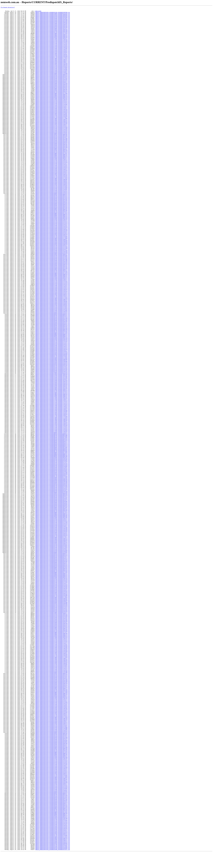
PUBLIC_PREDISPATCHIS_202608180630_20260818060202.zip (52, 449)
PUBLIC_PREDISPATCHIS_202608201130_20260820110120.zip (52, 581)
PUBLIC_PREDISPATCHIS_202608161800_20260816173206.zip (52, 358)
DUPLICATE (38, 11)
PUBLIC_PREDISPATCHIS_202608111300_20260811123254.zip (52, 46)
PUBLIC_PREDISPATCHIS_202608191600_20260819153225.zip (52, 532)
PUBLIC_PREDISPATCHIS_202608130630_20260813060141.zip (52, 149)
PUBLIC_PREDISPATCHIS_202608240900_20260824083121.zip (52, 814)
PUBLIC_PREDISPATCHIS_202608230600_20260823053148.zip (52, 747)
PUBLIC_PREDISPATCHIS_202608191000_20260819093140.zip (52, 517)
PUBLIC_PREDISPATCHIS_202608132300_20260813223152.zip (52, 190)
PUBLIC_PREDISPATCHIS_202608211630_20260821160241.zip (52, 653)
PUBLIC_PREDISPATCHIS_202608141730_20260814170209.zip (52, 237)
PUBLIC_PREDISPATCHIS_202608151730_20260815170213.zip (52, 296)
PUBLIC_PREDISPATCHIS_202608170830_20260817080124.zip (52, 394)
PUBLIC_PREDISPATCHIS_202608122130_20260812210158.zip (52, 127)
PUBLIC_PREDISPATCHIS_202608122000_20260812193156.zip (52, 123)
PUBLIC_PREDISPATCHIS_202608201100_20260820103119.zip (52, 580)
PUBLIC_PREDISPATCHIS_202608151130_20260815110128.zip (52, 281)
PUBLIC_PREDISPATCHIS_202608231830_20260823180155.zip (52, 778)
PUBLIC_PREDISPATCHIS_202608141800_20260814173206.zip (52, 238)
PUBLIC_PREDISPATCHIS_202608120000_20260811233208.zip (52, 73)
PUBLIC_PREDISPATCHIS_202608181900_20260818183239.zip (52, 480)
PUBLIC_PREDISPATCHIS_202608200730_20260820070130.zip (52, 571)
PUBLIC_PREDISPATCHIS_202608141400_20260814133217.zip (52, 228)
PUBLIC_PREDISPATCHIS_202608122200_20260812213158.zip (52, 128)
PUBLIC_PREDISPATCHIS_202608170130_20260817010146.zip (52, 376)
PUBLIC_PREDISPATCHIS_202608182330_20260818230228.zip (52, 491)
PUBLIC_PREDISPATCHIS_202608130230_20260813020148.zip (52, 139)
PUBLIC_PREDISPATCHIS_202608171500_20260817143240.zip (52, 410)
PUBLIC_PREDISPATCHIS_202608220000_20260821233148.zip (52, 672)
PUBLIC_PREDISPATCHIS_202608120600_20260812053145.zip (52, 88)
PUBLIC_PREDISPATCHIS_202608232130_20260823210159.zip (52, 785)
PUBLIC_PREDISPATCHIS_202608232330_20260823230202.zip (52, 790)
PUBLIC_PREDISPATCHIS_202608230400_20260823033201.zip (52, 742)
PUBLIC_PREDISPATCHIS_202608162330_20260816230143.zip (52, 371)
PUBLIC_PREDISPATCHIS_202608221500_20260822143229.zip (52, 709)
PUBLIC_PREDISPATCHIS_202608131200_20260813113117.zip (52, 163)
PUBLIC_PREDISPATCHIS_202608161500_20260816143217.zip (52, 350)
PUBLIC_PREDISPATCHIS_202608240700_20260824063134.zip (52, 809)
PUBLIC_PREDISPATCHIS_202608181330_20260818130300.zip (52, 466)
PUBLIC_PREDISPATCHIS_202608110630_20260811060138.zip (52, 29)
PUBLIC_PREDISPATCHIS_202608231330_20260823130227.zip (52, 766)
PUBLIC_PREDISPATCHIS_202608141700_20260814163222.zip (52, 235)
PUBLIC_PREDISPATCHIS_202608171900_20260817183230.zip (52, 420)
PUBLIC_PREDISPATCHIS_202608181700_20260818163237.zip (52, 475)
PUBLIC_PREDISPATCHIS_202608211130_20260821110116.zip (52, 641)
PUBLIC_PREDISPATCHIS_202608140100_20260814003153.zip (52, 195)
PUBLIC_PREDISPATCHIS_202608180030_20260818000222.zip (52, 434)
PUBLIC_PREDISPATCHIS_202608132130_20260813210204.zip (52, 187)
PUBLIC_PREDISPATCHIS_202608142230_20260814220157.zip (52, 249)
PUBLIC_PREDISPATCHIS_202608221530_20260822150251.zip (52, 711)
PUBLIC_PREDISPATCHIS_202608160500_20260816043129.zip (52, 325)
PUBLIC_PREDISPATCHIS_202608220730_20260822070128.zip (52, 691)
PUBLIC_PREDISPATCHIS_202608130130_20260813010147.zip (52, 137)
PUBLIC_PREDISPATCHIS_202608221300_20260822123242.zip (52, 704)
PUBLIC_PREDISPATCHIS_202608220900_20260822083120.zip (52, 694)
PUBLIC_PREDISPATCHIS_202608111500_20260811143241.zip (52, 51)
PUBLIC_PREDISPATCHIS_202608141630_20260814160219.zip (52, 234)
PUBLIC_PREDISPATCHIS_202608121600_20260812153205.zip (52, 113)
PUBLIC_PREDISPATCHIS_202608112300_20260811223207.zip (52, 71)
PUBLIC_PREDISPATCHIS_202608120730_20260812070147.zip (52, 92)
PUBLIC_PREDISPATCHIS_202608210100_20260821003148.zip (52, 615)
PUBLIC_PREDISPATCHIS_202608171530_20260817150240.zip (52, 411)
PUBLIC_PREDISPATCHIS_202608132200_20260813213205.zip (52, 188)
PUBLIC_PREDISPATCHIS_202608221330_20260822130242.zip (52, 706)
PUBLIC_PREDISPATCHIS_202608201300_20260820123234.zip (52, 585)
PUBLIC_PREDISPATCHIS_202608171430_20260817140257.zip (52, 409)
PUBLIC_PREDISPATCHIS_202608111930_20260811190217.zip (52, 62)
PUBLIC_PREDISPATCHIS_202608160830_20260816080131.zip (52, 334)
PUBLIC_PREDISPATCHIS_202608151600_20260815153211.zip (52, 293)
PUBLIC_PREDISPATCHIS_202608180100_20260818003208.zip (52, 435)
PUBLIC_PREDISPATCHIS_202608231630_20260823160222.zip (52, 773)
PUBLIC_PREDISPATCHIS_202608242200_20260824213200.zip (52, 847)
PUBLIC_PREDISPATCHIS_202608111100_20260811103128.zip (52, 41)
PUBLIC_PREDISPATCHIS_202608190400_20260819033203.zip (52, 502)
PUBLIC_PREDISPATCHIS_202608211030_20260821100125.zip (52, 638)
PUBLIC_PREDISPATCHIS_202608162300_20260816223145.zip (52, 370)
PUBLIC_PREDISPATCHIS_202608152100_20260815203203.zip (52, 305)
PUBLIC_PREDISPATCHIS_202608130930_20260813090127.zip (52, 157)
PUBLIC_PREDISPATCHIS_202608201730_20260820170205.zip (52, 596)
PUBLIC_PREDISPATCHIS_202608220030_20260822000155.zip (52, 673)
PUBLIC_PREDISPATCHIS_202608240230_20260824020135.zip (52, 798)
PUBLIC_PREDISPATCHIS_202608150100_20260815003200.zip (52, 255)
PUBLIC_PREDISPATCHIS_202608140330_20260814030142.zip (52, 202)
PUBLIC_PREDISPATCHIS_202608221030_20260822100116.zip (52, 698)
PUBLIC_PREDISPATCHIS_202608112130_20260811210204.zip (52, 67)
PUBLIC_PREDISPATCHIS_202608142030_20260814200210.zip (52, 244)
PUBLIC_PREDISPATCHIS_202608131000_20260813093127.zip (52, 158)
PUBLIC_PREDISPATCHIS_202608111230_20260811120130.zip (52, 44)
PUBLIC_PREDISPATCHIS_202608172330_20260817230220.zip (52, 431)
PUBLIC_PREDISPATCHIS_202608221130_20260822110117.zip (52, 701)
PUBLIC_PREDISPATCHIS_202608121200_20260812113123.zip (52, 103)
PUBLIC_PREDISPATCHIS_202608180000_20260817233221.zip (52, 432)
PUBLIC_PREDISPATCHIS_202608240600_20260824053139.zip (52, 807)
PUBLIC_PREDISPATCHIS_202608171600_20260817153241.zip (52, 412)
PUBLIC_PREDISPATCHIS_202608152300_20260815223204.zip (52, 310)
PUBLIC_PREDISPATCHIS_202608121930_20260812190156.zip (52, 122)
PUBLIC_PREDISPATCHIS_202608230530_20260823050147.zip (52, 746)
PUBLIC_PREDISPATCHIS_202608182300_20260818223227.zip (52, 490)
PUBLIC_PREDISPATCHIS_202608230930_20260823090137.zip (52, 756)
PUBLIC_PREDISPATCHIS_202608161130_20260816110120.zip (52, 341)
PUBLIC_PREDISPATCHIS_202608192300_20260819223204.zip (52, 550)
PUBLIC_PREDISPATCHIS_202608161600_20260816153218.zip (52, 353)
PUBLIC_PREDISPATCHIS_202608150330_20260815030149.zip (52, 261)
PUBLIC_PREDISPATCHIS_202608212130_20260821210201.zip (52, 666)
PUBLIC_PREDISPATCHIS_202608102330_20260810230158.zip (52, 12)
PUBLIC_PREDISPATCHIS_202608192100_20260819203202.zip (52, 545)
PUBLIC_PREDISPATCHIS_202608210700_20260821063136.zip (52, 630)
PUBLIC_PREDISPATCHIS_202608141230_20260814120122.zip (52, 224)
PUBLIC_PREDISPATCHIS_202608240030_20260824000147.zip (52, 793)
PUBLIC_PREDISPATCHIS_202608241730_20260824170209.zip (52, 835)
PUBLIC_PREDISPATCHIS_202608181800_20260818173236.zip (52, 477)
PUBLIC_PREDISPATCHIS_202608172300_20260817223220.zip (52, 430)
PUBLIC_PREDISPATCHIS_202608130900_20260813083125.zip (52, 155)
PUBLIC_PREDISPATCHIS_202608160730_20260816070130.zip (52, 331)
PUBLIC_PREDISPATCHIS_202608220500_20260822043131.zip (52, 684)
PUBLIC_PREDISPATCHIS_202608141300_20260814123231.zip (52, 225)
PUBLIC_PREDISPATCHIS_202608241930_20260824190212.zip (52, 840)
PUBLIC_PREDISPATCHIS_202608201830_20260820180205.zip (52, 598)
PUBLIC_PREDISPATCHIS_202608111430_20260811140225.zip (52, 49)
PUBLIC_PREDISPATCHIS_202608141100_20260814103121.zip (52, 220)
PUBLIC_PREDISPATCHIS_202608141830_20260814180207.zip (52, 239)
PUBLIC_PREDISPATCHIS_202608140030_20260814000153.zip (52, 194)
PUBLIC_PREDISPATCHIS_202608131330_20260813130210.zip (52, 167)
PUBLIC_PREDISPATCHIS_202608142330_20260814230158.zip (52, 252)
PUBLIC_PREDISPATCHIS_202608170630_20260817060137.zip (52, 389)
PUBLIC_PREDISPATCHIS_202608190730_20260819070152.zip (52, 511)
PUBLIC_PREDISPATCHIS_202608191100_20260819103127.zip (52, 520)
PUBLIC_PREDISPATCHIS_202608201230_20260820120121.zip (52, 583)
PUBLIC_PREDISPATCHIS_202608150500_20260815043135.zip (52, 265)
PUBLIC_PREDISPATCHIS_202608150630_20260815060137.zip (52, 269)
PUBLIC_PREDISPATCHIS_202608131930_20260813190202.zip (52, 182)
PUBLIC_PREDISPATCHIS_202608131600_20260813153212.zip (52, 173)
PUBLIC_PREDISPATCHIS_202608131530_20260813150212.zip (52, 172)
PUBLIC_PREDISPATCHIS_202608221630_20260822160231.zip (52, 713)
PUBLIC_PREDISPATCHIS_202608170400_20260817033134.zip (52, 382)
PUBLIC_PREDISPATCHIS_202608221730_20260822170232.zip (52, 716)
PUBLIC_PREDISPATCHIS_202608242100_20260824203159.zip (52, 844)
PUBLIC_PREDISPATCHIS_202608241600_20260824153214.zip (52, 832)
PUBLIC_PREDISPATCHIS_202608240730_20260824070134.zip (52, 810)
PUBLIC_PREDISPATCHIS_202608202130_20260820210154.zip (52, 606)
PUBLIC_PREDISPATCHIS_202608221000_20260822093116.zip (52, 697)
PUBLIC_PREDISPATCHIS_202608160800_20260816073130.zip (52, 333)
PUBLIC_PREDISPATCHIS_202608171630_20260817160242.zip (52, 414)
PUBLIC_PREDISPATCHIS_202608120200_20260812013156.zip (52, 78)
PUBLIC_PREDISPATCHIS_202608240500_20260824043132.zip (52, 804)
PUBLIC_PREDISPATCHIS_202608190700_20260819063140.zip (52, 510)
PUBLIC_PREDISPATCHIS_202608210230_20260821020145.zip (52, 618)
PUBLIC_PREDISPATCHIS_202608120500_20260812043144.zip (52, 86)
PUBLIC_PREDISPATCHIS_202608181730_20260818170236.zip (52, 476)
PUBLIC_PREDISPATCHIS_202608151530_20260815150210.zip (52, 291)
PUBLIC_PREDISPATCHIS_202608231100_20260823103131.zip (52, 759)
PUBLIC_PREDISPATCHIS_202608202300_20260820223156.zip (52, 610)
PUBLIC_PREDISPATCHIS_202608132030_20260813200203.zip (52, 184)
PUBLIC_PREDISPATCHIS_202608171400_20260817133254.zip (52, 407)
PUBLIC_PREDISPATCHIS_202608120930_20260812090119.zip (52, 97)
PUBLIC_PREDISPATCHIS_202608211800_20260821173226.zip (52, 657)
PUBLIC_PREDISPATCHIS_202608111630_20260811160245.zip (52, 54)
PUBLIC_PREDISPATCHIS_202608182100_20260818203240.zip (52, 485)
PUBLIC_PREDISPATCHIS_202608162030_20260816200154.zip (52, 364)
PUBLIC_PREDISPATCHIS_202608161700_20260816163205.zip (52, 355)
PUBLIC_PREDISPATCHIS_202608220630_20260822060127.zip (52, 688)
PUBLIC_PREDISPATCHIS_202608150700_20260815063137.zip (52, 270)
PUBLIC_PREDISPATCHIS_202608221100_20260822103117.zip (52, 699)
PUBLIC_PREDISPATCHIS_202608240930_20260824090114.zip (52, 815)
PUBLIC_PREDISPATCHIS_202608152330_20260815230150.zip (52, 311)
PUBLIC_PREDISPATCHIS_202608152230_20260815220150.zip (52, 309)
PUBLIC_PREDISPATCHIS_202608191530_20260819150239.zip (52, 531)
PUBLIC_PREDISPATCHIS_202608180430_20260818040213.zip (52, 444)
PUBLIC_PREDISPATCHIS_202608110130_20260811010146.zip (52, 17)
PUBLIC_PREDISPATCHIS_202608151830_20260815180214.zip (52, 299)
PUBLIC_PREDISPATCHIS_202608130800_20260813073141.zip (52, 153)
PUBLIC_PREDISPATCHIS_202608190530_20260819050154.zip (52, 506)
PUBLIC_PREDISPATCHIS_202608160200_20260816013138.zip (52, 318)
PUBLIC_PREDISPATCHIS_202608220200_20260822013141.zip (52, 677)
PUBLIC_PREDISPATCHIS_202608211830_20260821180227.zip (52, 658)
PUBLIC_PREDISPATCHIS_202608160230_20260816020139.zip (52, 319)
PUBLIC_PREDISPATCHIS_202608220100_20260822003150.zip (52, 674)
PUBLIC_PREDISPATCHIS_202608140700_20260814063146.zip (52, 210)
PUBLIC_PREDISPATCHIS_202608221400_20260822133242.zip (52, 707)
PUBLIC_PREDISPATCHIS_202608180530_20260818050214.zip (52, 446)
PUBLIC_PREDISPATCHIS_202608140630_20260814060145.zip (52, 209)
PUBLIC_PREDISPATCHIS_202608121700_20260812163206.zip (52, 116)
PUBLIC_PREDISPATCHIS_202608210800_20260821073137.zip (52, 632)
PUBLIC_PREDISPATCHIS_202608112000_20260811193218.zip (52, 63)
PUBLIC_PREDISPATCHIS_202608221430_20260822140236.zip (52, 708)
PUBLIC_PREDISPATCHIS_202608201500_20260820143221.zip (52, 590)
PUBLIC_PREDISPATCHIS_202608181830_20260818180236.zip (52, 479)
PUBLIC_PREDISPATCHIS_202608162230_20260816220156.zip (52, 369)
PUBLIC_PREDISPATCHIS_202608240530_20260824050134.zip (52, 805)
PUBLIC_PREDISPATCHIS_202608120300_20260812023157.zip (52, 81)
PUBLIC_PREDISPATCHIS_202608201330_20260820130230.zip (52, 586)
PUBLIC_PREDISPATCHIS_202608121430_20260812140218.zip (52, 109)
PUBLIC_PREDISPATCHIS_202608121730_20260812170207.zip (52, 117)
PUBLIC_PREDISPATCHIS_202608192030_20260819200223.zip (52, 543)
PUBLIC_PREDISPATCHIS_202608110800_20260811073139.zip (52, 33)
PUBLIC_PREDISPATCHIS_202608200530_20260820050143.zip (52, 566)
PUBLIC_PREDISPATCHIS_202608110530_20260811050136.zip (52, 27)
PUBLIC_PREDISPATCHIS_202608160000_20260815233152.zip (52, 313)
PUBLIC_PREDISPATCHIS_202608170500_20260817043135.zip (52, 385)
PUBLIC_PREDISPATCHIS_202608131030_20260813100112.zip (52, 159)
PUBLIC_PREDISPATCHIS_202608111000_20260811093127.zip (52, 38)
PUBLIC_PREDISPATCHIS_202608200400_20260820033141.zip (52, 562)
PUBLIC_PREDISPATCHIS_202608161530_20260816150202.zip (52, 351)
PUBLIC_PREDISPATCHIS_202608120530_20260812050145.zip (52, 87)
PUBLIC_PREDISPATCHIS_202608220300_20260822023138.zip (52, 679)
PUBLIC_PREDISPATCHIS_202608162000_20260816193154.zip (52, 363)
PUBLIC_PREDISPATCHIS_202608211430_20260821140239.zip (52, 648)
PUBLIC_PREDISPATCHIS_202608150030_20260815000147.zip (52, 254)
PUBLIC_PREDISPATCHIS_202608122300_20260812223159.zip (52, 130)
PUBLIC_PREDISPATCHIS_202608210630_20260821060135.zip (52, 628)
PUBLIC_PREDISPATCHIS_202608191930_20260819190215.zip (52, 541)
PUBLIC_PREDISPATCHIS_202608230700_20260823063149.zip (52, 749)
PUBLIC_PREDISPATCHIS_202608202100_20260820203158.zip (52, 605)
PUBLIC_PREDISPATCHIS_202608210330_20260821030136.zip (52, 621)
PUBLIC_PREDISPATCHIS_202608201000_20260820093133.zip (52, 577)
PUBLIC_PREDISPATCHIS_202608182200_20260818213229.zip (52, 487)
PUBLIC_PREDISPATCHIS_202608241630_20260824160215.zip (52, 833)
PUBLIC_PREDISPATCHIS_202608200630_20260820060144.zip (52, 568)
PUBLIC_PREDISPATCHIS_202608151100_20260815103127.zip (52, 280)
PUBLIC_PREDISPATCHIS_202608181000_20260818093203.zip (52, 457)
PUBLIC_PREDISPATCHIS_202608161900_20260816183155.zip (52, 360)
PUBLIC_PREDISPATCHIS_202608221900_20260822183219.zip (52, 719)
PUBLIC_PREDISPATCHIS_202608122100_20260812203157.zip (52, 126)
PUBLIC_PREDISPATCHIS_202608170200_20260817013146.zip (52, 378)
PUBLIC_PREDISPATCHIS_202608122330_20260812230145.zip (52, 132)
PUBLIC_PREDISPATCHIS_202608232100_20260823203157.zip (52, 784)
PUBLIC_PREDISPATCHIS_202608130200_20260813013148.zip (52, 138)
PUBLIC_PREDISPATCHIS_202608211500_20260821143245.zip (52, 649)
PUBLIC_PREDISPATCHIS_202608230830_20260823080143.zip (52, 753)
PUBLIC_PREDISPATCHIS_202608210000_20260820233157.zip (52, 612)
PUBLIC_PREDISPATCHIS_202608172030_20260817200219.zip (52, 424)
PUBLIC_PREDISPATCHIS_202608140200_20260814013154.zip (52, 198)
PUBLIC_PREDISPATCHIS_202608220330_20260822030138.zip (52, 681)
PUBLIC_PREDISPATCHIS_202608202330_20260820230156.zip (52, 611)
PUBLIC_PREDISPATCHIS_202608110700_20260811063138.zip (52, 31)
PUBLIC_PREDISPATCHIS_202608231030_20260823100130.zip (52, 758)
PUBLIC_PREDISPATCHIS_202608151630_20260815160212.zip (52, 294)
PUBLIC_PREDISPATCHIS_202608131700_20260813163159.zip (52, 175)
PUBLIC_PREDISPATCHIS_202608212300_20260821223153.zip (52, 669)
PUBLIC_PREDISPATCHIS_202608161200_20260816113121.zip (52, 343)
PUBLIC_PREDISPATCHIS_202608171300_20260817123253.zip (52, 405)
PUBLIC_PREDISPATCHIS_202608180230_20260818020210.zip (52, 439)
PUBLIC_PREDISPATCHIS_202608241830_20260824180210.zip (52, 838)
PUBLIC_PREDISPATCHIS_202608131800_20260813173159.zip (52, 178)
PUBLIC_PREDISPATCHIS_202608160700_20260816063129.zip (52, 330)
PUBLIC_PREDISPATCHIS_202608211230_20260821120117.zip (52, 643)
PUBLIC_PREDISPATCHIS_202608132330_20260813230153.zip (52, 192)
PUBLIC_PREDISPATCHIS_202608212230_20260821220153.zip (52, 668)
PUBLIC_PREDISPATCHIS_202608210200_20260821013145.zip (52, 617)
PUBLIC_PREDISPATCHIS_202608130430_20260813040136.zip (52, 144)
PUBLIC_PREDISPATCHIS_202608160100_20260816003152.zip (52, 315)
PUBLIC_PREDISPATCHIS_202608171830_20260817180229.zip (52, 419)
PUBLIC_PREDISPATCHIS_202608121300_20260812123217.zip (52, 106)
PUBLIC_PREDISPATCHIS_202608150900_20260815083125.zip (52, 275)
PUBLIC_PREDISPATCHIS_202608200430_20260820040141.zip (52, 563)
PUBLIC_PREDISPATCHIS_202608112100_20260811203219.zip (52, 66)
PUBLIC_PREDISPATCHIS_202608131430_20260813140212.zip (52, 169)
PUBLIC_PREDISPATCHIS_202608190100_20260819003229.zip (52, 495)
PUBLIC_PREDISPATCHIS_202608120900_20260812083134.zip (52, 96)
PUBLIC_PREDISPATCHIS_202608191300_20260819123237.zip (52, 525)
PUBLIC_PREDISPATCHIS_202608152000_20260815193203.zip (52, 303)
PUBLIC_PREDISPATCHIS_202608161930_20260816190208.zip (52, 361)
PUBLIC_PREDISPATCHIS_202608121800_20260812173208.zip (52, 118)
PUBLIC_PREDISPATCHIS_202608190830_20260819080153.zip (52, 513)
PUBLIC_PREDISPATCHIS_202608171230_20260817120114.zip (52, 404)
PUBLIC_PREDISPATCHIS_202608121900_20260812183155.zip (52, 121)
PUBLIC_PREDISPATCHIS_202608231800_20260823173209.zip (52, 777)
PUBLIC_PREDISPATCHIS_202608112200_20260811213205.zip (52, 68)
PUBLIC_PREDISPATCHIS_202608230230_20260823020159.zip (52, 738)
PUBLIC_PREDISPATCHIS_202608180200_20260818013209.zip (52, 437)
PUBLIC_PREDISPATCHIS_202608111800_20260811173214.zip (52, 58)
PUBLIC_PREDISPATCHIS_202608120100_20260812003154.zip (52, 76)
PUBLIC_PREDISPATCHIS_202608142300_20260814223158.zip (52, 250)
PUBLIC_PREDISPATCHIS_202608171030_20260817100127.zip (52, 399)
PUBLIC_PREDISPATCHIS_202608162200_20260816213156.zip (52, 368)
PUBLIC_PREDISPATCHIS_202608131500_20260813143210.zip (52, 170)
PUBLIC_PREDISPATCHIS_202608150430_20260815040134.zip (52, 264)
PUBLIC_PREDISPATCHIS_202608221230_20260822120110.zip (52, 703)
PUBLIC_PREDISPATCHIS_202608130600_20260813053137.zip (52, 148)
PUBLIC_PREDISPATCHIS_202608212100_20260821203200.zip (52, 664)
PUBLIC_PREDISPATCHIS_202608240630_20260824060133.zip (52, 808)
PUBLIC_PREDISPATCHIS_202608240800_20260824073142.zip (52, 812)
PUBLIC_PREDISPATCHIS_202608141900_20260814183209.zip (52, 240)
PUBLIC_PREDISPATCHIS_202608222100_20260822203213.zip (52, 724)
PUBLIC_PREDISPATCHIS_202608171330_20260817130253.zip (52, 406)
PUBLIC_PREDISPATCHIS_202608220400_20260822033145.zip (52, 682)
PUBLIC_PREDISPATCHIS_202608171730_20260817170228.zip (52, 416)
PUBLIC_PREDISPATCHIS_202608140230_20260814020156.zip (52, 199)
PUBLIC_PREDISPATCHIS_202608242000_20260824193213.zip (52, 842)
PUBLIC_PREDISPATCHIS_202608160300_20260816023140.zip (52, 320)
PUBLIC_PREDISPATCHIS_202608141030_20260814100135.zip (52, 219)
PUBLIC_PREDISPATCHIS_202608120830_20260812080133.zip (52, 94)
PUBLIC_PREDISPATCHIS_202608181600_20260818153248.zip (52, 472)
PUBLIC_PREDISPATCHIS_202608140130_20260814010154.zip (52, 197)
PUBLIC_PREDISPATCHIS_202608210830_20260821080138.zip (52, 633)
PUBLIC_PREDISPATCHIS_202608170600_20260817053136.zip (52, 387)
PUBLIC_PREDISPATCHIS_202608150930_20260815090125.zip (52, 276)
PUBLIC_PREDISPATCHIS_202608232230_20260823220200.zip (52, 788)
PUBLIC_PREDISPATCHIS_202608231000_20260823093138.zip (52, 757)
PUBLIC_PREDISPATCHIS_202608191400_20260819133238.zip (52, 527)
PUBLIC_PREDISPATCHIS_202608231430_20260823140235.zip (52, 768)
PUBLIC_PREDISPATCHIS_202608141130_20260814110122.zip (52, 222)
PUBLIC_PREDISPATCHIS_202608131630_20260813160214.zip (52, 174)
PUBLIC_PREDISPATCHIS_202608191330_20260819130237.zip (52, 526)
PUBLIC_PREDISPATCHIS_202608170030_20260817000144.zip (52, 374)
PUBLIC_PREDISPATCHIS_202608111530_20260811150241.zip (52, 52)
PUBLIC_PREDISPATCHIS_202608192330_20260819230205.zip (52, 551)
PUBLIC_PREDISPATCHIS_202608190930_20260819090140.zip (52, 516)
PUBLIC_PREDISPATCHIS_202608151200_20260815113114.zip (52, 283)
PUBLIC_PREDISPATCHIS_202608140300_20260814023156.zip (52, 200)
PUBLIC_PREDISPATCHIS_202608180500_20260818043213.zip (52, 445)
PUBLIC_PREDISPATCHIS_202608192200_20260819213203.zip (52, 547)
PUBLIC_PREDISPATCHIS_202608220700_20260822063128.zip (52, 689)
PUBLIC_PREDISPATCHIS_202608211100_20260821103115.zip (52, 639)
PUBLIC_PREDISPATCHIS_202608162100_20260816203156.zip (52, 365)
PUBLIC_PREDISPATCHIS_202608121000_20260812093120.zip (52, 98)
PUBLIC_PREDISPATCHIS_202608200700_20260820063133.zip (52, 570)
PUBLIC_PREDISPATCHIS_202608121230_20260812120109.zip (52, 104)
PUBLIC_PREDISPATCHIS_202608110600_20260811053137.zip (52, 28)
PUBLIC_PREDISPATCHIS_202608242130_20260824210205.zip (52, 845)
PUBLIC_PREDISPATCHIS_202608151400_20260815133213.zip (52, 288)
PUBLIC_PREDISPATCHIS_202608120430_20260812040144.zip (52, 84)
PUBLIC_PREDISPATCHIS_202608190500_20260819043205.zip (52, 505)
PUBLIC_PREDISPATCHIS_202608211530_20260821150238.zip (52, 651)
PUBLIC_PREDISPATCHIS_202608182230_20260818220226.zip (52, 489)
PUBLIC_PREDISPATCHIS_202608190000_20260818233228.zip (52, 492)
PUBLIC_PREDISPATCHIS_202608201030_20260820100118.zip (52, 578)
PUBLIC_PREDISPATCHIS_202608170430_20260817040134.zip (52, 384)
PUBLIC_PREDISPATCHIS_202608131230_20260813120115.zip (52, 164)
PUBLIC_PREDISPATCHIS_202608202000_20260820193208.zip (52, 602)
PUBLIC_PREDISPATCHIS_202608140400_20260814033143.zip (52, 203)
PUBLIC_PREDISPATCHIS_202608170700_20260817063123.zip (52, 390)
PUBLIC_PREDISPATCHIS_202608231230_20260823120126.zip (52, 763)
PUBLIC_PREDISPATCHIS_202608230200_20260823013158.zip (52, 737)
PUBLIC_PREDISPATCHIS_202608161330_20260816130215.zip (52, 346)
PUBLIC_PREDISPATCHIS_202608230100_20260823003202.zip (52, 734)
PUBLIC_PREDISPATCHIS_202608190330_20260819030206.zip (52, 501)
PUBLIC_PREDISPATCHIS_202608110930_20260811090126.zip (52, 37)
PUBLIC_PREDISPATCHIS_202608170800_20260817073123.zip (52, 392)
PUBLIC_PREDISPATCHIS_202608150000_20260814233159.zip (52, 253)
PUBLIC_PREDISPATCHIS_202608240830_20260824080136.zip (52, 813)
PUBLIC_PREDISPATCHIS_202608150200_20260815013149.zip (52, 258)
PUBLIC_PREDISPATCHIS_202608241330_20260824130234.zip (52, 825)
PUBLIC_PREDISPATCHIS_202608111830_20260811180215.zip (52, 59)
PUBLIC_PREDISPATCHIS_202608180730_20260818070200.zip (52, 451)
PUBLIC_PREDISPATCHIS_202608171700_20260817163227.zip (52, 415)
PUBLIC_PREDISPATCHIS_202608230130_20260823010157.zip (52, 736)
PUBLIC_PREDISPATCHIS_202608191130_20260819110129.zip (52, 521)
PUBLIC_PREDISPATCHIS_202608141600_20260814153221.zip (52, 233)
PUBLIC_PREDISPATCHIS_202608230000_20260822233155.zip (52, 732)
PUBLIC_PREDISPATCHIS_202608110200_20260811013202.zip (52, 18)
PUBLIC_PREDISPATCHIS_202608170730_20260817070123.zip (52, 391)
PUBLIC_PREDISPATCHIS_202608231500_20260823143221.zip (52, 769)
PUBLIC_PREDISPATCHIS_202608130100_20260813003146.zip (52, 135)
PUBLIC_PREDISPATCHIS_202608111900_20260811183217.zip (52, 61)
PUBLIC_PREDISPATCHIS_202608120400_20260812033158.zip (52, 83)
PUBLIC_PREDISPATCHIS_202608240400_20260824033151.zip (52, 802)
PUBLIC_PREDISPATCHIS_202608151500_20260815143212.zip (52, 290)
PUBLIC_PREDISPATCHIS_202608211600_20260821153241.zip (52, 652)
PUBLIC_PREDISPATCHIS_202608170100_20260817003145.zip (52, 375)
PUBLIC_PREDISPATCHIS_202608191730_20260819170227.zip (52, 536)
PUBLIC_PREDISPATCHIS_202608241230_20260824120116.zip (52, 823)
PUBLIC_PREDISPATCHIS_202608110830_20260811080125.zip (52, 34)
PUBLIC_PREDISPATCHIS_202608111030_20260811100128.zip (52, 39)
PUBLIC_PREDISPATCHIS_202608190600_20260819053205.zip (52, 507)
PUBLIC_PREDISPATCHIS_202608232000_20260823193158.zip (52, 782)
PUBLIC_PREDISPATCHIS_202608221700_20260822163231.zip (52, 714)
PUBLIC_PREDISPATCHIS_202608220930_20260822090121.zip (52, 696)
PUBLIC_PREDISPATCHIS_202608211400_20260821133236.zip (52, 647)
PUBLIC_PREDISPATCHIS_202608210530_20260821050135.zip (52, 626)
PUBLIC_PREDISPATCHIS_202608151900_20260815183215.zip (52, 300)
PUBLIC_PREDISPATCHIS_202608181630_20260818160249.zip (52, 474)
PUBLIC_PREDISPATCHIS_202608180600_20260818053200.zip (52, 447)
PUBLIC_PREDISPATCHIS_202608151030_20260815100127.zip (52, 279)
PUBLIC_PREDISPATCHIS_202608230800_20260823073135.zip (52, 752)
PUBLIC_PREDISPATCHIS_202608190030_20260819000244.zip (52, 494)
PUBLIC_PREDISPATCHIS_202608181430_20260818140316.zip (52, 469)
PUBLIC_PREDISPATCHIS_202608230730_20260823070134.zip (52, 751)
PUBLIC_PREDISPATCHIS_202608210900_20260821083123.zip (52, 635)
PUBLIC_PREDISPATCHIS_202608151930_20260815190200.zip (52, 301)
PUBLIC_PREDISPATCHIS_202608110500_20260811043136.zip (52, 26)
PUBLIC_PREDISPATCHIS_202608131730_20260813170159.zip (52, 177)
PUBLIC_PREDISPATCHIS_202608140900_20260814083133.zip (52, 215)
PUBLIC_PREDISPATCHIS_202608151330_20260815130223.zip (52, 286)
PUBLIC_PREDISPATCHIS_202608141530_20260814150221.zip (52, 232)
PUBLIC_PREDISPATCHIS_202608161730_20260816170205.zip (52, 356)
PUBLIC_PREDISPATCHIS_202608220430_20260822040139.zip (52, 683)
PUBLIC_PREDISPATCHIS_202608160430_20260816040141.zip (52, 324)
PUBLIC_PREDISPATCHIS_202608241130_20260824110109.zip (52, 820)
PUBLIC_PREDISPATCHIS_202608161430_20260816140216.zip (52, 349)
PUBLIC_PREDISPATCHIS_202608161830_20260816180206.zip (52, 359)
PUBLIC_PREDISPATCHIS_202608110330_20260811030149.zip (52, 22)
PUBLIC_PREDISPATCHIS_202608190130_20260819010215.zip (52, 496)
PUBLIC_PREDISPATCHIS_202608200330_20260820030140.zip (52, 561)
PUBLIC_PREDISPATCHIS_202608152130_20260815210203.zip (52, 306)
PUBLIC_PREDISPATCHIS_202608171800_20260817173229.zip (52, 417)
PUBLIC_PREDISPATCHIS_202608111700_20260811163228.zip (52, 56)
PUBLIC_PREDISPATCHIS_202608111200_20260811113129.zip (52, 43)
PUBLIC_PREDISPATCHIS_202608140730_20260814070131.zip (52, 212)
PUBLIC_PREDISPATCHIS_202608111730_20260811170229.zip (52, 57)
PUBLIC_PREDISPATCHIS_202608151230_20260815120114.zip (52, 284)
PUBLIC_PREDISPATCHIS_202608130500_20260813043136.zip (52, 145)
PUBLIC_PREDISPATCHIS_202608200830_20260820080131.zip (52, 573)
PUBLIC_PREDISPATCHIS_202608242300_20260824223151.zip (52, 849)
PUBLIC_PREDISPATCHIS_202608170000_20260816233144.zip (52, 373)
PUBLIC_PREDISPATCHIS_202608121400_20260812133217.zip (52, 108)
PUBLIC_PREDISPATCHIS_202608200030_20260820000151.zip (52, 553)
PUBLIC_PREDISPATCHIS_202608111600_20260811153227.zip (52, 53)
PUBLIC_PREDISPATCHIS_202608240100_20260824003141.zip (52, 794)
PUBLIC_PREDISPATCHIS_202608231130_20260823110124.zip (52, 761)
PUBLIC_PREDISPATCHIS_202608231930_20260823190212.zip (52, 780)
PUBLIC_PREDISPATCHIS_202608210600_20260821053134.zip (52, 627)
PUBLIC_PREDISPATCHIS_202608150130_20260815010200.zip (52, 256)
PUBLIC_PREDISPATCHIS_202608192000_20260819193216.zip (52, 542)
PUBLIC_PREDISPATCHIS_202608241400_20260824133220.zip (52, 827)
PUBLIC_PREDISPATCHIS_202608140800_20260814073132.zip (52, 213)
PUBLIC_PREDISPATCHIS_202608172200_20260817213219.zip (52, 427)
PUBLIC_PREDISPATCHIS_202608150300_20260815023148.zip (52, 260)
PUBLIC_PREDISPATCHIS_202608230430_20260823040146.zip (52, 743)
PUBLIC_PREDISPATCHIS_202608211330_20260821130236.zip (52, 646)
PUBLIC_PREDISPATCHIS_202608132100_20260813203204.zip (52, 185)
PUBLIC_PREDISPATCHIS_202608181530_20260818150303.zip (52, 471)
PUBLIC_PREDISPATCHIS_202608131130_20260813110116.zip (52, 162)
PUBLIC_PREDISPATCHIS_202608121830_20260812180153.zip (52, 119)
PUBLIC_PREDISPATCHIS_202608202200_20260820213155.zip (52, 607)
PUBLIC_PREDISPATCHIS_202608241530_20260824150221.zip (52, 830)
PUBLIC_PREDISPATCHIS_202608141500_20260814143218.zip (52, 230)
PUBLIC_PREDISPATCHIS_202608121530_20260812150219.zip (52, 112)
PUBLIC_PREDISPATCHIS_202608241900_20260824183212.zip (52, 839)
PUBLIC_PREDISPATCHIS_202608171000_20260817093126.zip (52, 397)
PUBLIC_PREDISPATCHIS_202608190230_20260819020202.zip (52, 499)
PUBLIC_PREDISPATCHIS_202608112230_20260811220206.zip (52, 69)
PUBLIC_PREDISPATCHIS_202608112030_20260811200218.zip (52, 64)
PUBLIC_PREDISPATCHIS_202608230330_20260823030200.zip (52, 741)
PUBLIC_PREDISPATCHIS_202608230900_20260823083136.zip (52, 754)
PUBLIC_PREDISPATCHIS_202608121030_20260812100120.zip (52, 99)
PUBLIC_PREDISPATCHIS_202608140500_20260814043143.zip (52, 205)
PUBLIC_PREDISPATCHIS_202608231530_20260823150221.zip (52, 770)
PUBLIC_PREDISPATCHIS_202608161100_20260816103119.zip (52, 340)
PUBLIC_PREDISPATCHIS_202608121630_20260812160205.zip (52, 114)
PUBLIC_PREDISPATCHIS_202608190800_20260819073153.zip (52, 512)
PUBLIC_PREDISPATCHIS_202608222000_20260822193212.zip (52, 722)
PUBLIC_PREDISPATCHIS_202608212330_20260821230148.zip (52, 671)
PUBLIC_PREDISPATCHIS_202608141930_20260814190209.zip (52, 242)
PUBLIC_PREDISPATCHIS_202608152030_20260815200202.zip (52, 304)
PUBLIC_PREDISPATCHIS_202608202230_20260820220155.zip (52, 608)
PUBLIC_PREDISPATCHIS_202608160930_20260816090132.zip (52, 336)
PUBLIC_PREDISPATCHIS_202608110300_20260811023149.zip (52, 21)
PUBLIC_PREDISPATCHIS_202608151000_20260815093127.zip (52, 278)
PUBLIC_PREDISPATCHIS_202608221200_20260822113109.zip (52, 702)
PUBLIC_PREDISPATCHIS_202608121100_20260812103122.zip (52, 101)
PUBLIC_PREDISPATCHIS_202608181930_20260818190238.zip (52, 481)
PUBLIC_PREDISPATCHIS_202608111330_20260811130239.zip (52, 47)
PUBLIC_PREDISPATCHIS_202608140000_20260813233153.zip (52, 193)
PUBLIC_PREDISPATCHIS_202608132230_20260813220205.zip (52, 189)
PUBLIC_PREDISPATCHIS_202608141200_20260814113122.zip (52, 223)
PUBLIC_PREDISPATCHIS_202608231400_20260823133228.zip (52, 767)
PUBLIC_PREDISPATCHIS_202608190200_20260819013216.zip (52, 497)
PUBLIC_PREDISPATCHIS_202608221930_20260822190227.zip (52, 721)
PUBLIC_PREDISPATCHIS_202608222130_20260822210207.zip (52, 726)
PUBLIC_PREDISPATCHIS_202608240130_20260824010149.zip (52, 795)
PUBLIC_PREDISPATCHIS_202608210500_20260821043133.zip (52, 625)
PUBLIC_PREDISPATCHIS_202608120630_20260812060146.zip (52, 89)
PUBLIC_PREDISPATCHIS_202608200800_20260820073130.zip (52, 572)
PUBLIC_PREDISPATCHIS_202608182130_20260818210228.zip (52, 486)
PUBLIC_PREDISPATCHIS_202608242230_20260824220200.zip (52, 848)
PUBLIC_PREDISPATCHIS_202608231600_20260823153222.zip (52, 772)
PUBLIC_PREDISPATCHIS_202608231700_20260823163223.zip (52, 774)
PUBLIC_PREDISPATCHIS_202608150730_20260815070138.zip (52, 271)
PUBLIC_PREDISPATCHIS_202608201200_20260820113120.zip (52, 582)
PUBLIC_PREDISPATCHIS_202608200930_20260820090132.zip (52, 576)
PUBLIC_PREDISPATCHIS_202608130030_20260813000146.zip (52, 134)
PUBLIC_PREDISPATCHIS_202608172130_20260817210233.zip (52, 426)
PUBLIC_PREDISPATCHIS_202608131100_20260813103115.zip (52, 160)
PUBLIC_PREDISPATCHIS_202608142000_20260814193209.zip (52, 243)
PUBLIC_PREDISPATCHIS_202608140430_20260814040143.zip (52, 204)
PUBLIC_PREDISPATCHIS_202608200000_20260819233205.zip (52, 552)
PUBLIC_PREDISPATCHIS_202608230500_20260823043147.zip (52, 744)
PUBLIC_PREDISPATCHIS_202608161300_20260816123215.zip (52, 345)
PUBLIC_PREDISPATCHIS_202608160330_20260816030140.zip (52, 321)
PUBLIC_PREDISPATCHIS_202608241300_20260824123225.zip (52, 824)
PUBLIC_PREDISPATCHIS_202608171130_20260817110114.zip (52, 401)
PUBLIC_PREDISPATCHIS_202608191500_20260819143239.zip (52, 530)
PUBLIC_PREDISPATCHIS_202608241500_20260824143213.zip (52, 829)
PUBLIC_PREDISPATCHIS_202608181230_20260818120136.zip (52, 464)
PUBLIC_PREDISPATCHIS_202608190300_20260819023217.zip (52, 500)
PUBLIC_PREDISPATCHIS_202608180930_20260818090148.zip (52, 456)
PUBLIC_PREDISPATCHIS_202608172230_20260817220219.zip (52, 429)
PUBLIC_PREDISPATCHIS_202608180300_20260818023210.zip (52, 440)
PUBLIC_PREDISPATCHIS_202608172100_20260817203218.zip (52, 425)
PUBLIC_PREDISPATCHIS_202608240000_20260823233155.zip (52, 792)
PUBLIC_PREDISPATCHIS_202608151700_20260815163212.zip (52, 295)
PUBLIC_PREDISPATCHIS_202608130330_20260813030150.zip (52, 142)
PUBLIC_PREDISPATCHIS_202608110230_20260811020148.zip (52, 19)
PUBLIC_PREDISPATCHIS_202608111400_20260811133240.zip (52, 48)
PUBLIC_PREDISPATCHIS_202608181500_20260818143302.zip (52, 470)
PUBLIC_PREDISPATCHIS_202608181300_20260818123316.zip (52, 465)
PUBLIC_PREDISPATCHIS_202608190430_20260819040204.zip (52, 504)
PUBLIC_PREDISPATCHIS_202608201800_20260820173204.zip (52, 597)
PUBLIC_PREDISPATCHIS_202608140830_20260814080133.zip (52, 214)
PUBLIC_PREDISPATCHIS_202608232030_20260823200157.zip (52, 783)
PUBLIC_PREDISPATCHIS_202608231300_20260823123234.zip (52, 764)
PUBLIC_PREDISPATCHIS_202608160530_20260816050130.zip (52, 326)
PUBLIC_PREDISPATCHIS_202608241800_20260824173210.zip (52, 837)
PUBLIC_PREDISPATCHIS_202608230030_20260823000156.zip (52, 733)
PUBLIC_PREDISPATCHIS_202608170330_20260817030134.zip (52, 381)
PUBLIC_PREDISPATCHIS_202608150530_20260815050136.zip (52, 266)
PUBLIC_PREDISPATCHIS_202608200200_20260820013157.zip (52, 557)
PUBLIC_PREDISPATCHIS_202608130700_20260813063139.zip (52, 150)
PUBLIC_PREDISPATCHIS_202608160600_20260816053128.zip (52, 328)
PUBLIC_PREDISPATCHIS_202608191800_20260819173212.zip (52, 537)
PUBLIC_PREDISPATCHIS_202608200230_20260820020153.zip (52, 558)
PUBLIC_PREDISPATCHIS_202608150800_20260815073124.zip (52, 273)
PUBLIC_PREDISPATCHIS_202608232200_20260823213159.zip (52, 787)
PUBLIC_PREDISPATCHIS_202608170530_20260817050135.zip (52, 386)
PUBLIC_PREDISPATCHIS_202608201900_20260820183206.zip (52, 600)
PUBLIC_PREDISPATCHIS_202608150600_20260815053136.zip (52, 268)
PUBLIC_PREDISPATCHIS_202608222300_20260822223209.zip (52, 729)
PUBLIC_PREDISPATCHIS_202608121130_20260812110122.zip (52, 102)
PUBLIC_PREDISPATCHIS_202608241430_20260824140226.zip (52, 828)
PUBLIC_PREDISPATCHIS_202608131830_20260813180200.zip (52, 179)
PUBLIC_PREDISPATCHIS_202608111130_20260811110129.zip (52, 42)
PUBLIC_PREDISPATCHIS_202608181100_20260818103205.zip (52, 460)
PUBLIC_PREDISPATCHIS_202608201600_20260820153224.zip (52, 592)
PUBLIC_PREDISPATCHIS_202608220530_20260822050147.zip (52, 686)
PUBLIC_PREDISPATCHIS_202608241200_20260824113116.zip (52, 822)
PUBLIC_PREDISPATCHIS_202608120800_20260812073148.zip (52, 93)
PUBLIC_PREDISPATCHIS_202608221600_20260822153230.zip (52, 712)
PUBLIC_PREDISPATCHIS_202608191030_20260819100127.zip (52, 518)
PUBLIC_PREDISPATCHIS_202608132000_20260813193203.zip (52, 183)
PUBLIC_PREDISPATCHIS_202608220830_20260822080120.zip (52, 693)
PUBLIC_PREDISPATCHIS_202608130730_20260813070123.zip (52, 152)
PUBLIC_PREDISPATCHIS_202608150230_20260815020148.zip (52, 259)
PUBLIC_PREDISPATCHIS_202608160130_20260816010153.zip (52, 316)
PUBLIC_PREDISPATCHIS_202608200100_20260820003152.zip (52, 555)
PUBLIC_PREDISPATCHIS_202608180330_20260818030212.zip (52, 441)
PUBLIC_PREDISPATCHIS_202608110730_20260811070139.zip (52, 32)
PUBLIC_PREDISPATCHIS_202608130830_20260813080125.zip (52, 154)
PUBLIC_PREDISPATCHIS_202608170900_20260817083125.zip (52, 395)
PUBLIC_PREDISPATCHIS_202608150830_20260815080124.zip (52, 274)
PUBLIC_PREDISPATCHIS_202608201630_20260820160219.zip (52, 593)
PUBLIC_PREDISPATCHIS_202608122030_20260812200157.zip (52, 124)
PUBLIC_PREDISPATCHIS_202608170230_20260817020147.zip (52, 379)
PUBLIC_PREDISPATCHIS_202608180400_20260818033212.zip (52, 442)
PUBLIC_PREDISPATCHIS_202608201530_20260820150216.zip (52, 591)
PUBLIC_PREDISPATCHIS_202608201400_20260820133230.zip (52, 587)
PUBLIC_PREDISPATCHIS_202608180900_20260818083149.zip (52, 455)
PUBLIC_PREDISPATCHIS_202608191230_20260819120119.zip (52, 523)
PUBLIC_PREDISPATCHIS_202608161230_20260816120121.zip (52, 344)
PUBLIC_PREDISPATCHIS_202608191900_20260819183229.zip (52, 540)
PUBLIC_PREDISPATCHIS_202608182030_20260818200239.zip (52, 484)
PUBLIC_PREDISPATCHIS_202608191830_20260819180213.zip (52, 538)
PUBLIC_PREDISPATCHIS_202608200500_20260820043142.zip (52, 565)
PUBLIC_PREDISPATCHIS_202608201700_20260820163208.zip (52, 595)
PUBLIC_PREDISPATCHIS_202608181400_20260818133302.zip (52, 467)
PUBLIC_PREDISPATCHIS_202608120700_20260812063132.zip (52, 91)
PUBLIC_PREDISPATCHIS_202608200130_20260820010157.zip (52, 556)
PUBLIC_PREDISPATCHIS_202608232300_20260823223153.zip (52, 789)
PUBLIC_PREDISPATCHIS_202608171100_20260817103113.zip (52, 400)
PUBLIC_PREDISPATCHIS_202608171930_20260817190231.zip (52, 421)
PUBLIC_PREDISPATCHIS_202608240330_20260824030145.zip (52, 800)
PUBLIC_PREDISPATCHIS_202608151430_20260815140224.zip (52, 289)
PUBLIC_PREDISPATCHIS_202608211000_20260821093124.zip (52, 637)
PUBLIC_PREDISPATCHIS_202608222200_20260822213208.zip (52, 727)
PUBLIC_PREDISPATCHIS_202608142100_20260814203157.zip (52, 245)
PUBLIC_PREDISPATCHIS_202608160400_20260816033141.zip (52, 323)
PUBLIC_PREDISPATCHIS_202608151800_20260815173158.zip (52, 298)
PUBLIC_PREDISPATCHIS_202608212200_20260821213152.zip (52, 667)
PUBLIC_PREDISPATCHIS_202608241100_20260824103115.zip (52, 819)
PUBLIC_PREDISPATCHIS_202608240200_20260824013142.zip (52, 797)
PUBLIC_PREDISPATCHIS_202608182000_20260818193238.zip (52, 482)
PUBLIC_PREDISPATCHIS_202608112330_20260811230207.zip (52, 72)
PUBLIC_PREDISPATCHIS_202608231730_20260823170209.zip (52, 775)
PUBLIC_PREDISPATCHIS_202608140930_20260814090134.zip (52, 217)
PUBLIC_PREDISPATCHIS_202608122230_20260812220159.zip (52, 129)
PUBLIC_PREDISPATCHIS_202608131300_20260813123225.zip (52, 165)
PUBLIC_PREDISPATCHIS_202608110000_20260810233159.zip (52, 13)
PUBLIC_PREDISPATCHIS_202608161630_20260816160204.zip (52, 354)
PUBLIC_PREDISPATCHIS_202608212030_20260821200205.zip (52, 663)
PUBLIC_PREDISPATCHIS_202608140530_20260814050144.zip (52, 207)
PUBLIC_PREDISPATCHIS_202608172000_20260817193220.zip (52, 422)
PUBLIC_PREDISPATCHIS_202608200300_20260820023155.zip (52, 560)
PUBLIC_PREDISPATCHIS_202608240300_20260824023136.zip (52, 799)
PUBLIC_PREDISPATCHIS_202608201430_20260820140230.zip (52, 588)
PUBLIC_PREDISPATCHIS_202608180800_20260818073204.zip (52, 452)
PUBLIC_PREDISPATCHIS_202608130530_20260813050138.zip (52, 147)
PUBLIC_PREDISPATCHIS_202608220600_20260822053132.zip (52, 687)
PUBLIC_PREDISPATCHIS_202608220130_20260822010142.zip (52, 676)
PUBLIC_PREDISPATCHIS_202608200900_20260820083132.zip (52, 575)
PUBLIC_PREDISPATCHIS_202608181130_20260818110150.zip (52, 461)
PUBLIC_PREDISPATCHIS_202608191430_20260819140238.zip (52, 528)
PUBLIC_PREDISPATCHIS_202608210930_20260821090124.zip (52, 636)
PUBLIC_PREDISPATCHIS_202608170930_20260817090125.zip (52, 396)
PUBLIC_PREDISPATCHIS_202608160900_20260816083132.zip (52, 335)
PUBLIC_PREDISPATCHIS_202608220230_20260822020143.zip (52, 678)
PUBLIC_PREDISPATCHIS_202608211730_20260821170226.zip (52, 656)
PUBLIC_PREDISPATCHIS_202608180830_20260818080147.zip (52, 454)
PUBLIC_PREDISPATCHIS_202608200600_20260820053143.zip (52, 567)
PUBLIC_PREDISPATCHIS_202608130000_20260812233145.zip (52, 133)
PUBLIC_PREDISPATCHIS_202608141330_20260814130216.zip (52, 227)
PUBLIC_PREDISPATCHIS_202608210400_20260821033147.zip (52, 622)
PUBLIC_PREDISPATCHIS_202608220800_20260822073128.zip (52, 692)
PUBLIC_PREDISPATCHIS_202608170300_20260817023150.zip (52, 380)
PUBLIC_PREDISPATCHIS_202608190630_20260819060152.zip (52, 509)
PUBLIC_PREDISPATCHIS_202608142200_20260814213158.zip (52, 248)
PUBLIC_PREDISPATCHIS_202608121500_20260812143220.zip (52, 111)
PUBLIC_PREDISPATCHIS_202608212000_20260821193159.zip (52, 662)
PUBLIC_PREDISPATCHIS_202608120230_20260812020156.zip (52, 79)
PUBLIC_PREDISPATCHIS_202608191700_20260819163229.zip (52, 535)
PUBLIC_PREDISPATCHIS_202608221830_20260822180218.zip (52, 718)
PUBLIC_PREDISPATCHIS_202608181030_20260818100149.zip (52, 459)
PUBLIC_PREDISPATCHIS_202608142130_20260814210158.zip (52, 247)
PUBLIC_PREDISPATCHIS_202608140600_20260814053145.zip (52, 208)
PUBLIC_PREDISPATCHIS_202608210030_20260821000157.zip (52, 613)
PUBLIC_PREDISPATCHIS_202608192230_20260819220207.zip (52, 548)
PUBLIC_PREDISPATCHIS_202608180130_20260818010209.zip (52, 436)
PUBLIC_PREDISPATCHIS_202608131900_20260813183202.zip (52, 180)
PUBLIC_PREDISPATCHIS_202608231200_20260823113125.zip (52, 762)
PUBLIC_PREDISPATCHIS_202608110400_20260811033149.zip (52, 23)
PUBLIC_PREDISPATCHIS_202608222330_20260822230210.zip (52, 731)
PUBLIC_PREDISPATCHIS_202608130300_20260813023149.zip (52, 140)
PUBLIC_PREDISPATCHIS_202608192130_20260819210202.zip (52, 546)
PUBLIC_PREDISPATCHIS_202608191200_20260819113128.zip (52, 522)
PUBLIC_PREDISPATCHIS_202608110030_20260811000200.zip (52, 14)
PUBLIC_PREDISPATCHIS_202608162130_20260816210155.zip (52, 366)
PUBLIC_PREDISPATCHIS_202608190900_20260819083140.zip (52, 515)
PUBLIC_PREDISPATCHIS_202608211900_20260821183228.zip (52, 659)
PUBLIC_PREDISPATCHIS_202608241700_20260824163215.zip (52, 834)
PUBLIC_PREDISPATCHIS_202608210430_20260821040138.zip (52, 623)
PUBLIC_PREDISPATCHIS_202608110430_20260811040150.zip (52, 24)
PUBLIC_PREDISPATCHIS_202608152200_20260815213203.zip (52, 308)
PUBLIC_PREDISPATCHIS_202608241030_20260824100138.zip (52, 818)
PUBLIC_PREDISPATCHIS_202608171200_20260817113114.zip (52, 402)
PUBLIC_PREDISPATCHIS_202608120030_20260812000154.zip (52, 74)
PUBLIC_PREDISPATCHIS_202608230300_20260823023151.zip (52, 739)
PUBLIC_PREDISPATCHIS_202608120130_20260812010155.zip (52, 77)
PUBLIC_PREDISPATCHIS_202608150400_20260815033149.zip (52, 263)
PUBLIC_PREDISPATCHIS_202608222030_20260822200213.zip (52, 723)
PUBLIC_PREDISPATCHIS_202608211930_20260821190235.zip (52, 661)
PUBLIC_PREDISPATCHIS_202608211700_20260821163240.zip (52, 654)
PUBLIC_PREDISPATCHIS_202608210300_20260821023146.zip (52, 620)
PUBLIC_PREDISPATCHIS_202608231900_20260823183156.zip (52, 779)
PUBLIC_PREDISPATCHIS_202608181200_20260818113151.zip (52, 462)
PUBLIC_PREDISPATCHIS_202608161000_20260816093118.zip (52, 338)
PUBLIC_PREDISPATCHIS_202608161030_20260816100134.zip (52, 339)
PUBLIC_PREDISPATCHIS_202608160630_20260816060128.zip (52, 329)
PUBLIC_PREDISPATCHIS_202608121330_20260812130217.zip (52, 107)
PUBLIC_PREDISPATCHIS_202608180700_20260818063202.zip (52, 450)
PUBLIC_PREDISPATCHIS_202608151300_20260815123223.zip (52, 285)
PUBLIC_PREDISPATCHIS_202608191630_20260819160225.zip (52, 533)
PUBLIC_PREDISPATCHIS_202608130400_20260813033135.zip (52, 143)
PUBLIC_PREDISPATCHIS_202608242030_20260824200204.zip (52, 843)
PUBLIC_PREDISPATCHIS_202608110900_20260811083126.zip (52, 36)
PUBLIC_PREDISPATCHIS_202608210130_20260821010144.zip (52, 616)
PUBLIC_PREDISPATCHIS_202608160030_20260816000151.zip (52, 314)
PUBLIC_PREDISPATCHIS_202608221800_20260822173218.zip (52, 717)
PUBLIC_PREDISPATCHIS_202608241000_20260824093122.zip (52, 817)
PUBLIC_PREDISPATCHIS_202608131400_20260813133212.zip (52, 168)
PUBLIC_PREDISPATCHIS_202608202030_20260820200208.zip (52, 603)
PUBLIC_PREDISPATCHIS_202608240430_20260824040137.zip (52, 803)
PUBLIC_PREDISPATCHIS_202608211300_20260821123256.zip (52, 644)
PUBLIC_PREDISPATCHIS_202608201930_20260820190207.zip (52, 601)
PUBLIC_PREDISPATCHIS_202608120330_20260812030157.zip (52, 82)
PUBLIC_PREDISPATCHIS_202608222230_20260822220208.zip (52, 728)
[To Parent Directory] (8, 7)
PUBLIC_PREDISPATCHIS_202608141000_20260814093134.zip (52, 218)
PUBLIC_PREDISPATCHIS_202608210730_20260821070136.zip (52, 631)
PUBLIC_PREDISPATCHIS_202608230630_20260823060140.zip (52, 748)
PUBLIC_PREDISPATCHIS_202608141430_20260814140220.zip (52, 229)
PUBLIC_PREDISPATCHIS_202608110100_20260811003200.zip (52, 16)
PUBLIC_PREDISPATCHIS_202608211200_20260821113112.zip (52, 642)
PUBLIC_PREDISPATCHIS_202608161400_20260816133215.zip (52, 348)
